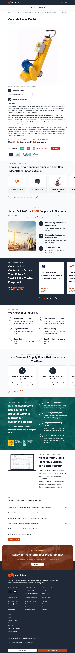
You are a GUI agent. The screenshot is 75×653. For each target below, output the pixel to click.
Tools (9, 623)
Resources (28, 604)
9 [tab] (26, 197)
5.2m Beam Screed (16, 189)
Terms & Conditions (32, 638)
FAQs (43, 607)
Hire (15, 12)
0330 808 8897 (29, 590)
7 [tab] (23, 197)
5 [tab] (20, 197)
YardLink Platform (30, 609)
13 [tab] (32, 197)
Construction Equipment (25, 12)
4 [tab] (18, 197)
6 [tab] (21, 197)
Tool (35, 12)
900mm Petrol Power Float (58, 190)
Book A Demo (46, 593)
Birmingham (11, 601)
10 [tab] (27, 197)
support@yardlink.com (31, 593)
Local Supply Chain (30, 601)
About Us (45, 601)
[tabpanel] (17, 184)
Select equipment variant (16, 94)
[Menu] (65, 2)
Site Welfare (11, 626)
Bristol (17, 601)
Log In (44, 590)
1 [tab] (14, 197)
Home (9, 12)
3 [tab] (17, 197)
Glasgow (10, 604)
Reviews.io (20, 289)
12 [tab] (30, 197)
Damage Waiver (12, 638)
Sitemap (44, 609)
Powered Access (13, 620)
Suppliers (27, 607)
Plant (9, 617)
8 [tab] (24, 197)
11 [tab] (29, 197)
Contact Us (45, 604)
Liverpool (10, 607)
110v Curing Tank (37, 189)
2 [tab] (15, 197)
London (17, 607)
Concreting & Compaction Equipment (48, 12)
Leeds (15, 604)
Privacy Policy (22, 638)
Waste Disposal (12, 631)
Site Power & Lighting (14, 628)
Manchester (11, 609)
